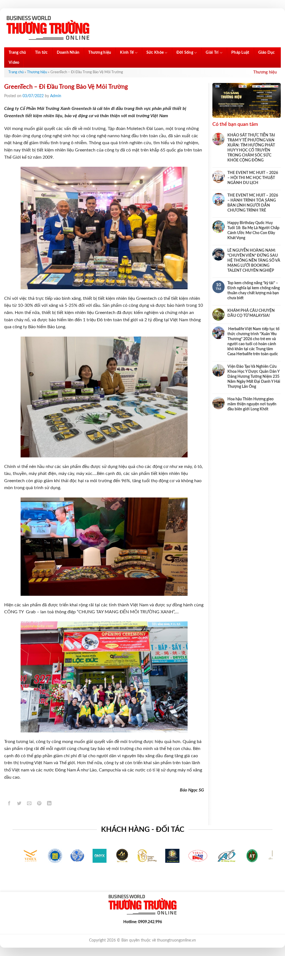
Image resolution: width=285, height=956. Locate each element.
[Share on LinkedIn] (49, 804)
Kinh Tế (127, 53)
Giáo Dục (266, 53)
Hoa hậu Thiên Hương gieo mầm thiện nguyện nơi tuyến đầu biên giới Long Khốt (251, 404)
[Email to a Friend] (29, 804)
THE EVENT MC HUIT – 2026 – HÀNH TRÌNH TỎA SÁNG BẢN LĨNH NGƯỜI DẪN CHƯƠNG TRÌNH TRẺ (252, 202)
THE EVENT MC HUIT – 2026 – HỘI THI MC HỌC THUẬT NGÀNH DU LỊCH (252, 178)
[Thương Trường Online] (48, 27)
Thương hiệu (99, 53)
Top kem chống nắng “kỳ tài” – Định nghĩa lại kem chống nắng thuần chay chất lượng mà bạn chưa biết (253, 290)
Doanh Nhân (68, 53)
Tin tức (41, 53)
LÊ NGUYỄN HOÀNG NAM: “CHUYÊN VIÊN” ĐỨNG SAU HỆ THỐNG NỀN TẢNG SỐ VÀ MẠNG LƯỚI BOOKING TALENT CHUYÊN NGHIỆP (253, 261)
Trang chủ (17, 53)
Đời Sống (184, 53)
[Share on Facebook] (9, 804)
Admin (55, 96)
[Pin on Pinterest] (39, 804)
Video (14, 63)
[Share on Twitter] (19, 804)
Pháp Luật (240, 53)
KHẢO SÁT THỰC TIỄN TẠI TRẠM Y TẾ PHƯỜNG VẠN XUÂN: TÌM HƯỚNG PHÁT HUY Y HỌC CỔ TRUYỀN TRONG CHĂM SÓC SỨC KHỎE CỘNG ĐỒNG (251, 147)
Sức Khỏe (155, 53)
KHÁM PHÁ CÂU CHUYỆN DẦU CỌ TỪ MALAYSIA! (251, 313)
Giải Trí (212, 53)
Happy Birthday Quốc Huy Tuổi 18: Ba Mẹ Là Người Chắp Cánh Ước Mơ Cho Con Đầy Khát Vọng (253, 230)
